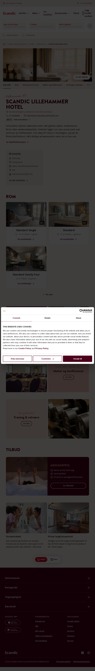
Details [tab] (48, 318)
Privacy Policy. (42, 348)
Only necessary (17, 359)
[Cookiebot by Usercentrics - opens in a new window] (81, 311)
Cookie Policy (24, 348)
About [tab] (78, 318)
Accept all (77, 359)
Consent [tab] (16, 318)
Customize (46, 359)
